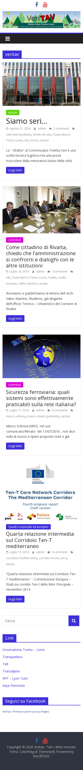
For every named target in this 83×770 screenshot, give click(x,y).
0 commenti (59, 271)
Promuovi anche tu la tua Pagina (31, 711)
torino (34, 140)
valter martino (28, 283)
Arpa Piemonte (14, 685)
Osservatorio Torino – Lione (24, 649)
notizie (12, 112)
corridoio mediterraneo (21, 558)
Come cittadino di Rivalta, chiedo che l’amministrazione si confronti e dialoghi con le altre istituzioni (41, 256)
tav (26, 140)
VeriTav (7, 711)
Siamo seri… (26, 121)
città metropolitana (18, 134)
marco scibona (16, 416)
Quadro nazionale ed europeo (28, 527)
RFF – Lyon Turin (15, 678)
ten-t (64, 558)
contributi (14, 240)
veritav (44, 140)
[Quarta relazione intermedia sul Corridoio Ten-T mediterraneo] (41, 465)
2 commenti (61, 128)
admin (42, 128)
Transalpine (11, 671)
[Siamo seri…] (41, 65)
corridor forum (49, 558)
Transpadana (12, 657)
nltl (8, 277)
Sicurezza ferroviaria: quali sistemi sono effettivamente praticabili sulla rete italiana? (41, 398)
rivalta (52, 277)
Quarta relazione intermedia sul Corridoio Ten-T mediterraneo (40, 539)
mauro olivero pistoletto (43, 416)
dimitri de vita (42, 134)
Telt (5, 664)
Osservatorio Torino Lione (29, 277)
